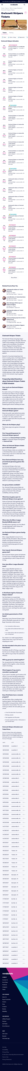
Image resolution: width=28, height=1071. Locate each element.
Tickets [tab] (5, 32)
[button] (4, 37)
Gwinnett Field (8, 441)
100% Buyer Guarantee (16, 1)
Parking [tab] (11, 32)
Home (2, 8)
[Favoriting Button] (25, 12)
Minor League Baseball (16, 8)
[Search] (24, 4)
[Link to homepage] (14, 4)
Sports (7, 8)
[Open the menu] (2, 4)
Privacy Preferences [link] (6, 1059)
